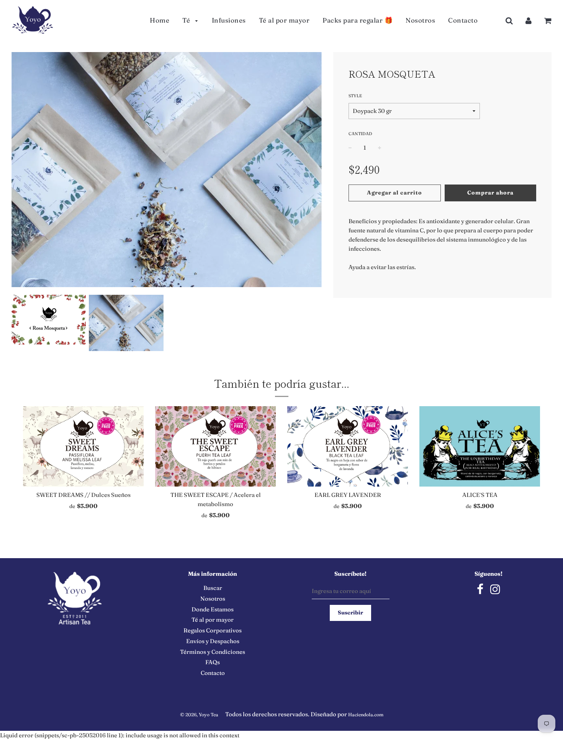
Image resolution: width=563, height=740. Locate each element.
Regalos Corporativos (212, 630)
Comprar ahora (490, 192)
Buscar (212, 587)
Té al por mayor (284, 20)
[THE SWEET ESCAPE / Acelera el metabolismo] (215, 446)
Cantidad (360, 133)
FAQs (212, 662)
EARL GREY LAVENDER (347, 494)
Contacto (463, 20)
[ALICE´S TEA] (479, 446)
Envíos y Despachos (212, 641)
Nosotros (420, 20)
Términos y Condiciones (212, 651)
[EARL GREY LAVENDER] (347, 446)
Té (187, 20)
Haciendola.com (365, 714)
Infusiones (229, 20)
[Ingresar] (528, 20)
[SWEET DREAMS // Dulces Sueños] (83, 446)
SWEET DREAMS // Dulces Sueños (83, 494)
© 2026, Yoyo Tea (199, 714)
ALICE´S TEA (480, 494)
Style (355, 95)
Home (159, 20)
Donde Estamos (212, 609)
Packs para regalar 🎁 (357, 20)
